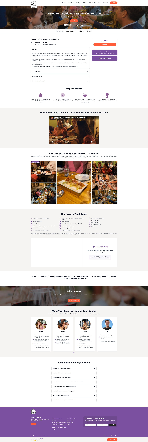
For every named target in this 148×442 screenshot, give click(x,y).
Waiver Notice (70, 422)
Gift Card (90, 2)
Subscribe (112, 424)
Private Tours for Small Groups (59, 422)
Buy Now (33, 423)
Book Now (114, 2)
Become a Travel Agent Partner (59, 427)
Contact (54, 429)
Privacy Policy (70, 420)
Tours (63, 2)
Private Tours (71, 2)
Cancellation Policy (71, 418)
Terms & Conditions (71, 416)
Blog (95, 2)
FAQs (68, 424)
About (99, 2)
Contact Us (105, 2)
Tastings (78, 2)
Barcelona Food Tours (57, 418)
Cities (84, 2)
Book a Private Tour (74, 300)
